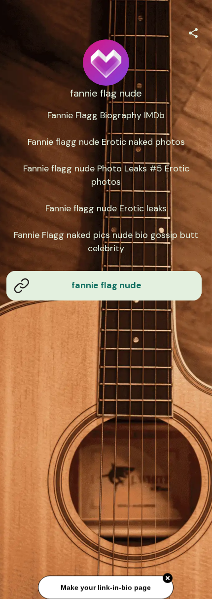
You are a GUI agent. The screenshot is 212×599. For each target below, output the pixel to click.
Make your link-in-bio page (106, 587)
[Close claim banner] (168, 578)
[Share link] (193, 31)
